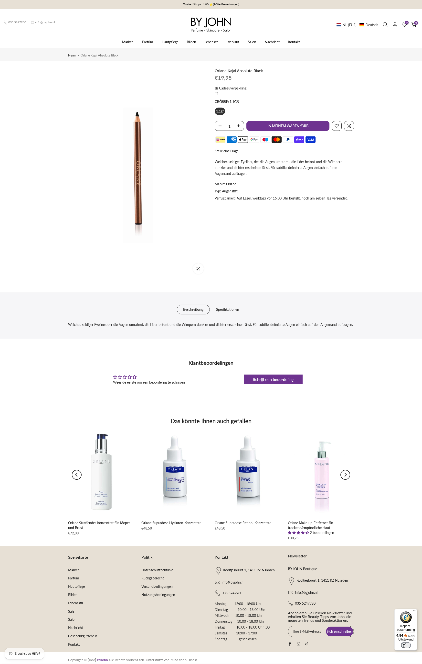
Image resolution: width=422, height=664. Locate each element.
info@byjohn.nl (45, 22)
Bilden (191, 42)
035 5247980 (17, 22)
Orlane (231, 184)
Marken (128, 42)
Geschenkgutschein (82, 636)
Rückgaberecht (152, 578)
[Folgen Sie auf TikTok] (306, 644)
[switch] (406, 645)
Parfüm (147, 42)
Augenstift (230, 191)
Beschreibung (193, 309)
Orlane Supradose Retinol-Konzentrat (243, 523)
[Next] (345, 475)
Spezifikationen (227, 309)
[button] (357, 25)
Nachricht (272, 42)
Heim (72, 55)
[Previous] (77, 475)
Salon (252, 42)
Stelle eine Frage (226, 151)
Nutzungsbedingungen (158, 595)
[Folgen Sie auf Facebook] (290, 644)
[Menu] (414, 612)
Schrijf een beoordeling (273, 379)
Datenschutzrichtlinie (157, 570)
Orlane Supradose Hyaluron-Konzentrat (171, 523)
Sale (71, 611)
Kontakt (294, 42)
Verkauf (233, 42)
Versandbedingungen (157, 586)
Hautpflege (170, 42)
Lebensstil (212, 42)
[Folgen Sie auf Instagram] (298, 644)
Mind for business (183, 660)
